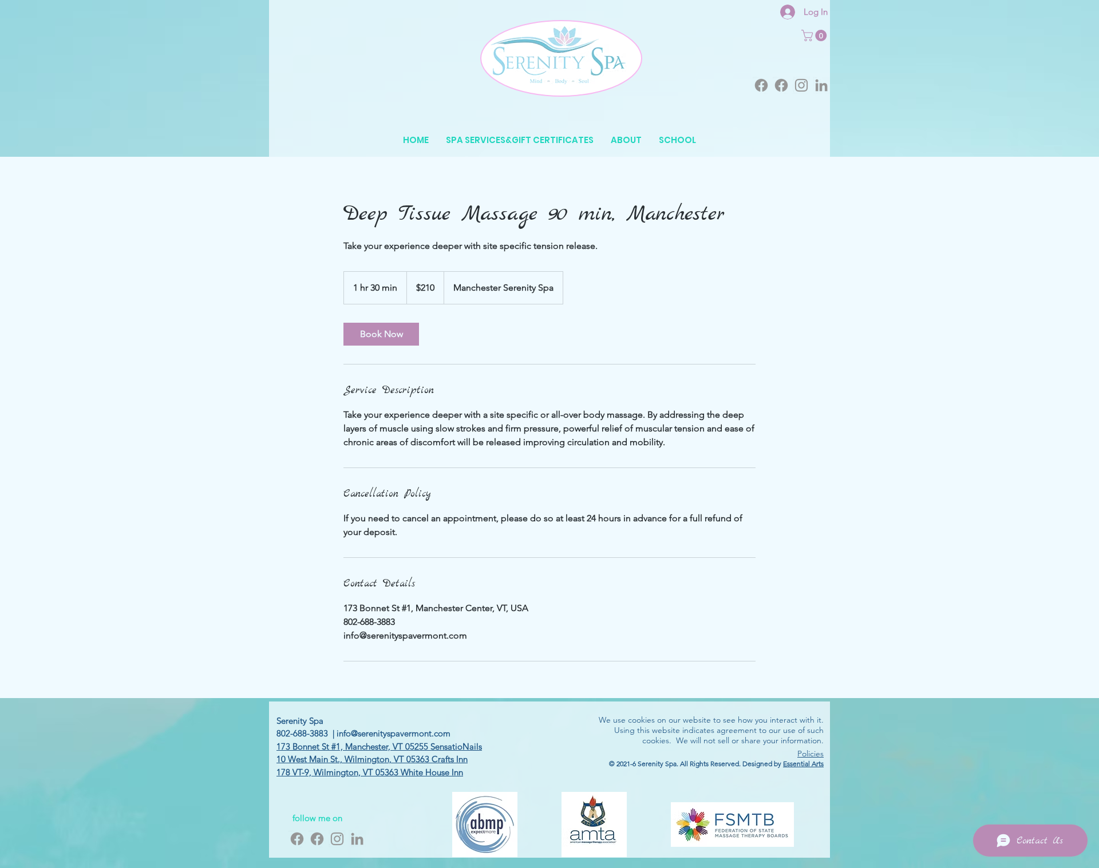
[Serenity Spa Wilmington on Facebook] (781, 85)
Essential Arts (803, 763)
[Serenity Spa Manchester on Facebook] (761, 85)
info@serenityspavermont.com (393, 733)
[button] (815, 35)
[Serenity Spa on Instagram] (801, 85)
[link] (381, 334)
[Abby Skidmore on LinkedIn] (821, 85)
